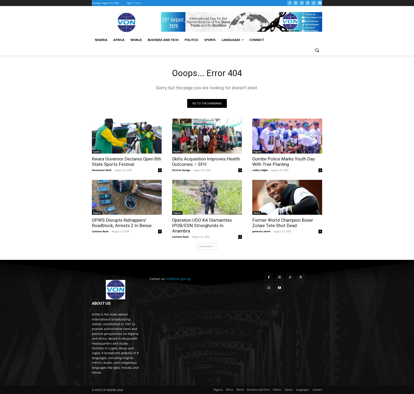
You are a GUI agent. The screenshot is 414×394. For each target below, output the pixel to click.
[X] (307, 3)
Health (176, 151)
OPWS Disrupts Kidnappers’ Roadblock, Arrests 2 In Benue (122, 223)
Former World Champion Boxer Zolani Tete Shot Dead (282, 223)
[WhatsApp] (313, 3)
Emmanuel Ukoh (101, 170)
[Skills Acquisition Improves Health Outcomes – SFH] (207, 136)
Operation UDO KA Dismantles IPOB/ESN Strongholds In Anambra (202, 226)
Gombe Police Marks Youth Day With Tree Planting (283, 161)
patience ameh (261, 231)
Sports (96, 151)
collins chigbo (260, 170)
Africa (257, 212)
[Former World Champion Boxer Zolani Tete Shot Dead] (287, 197)
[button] (317, 50)
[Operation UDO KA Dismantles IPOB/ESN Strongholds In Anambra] (207, 197)
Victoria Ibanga (181, 170)
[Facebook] (289, 3)
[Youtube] (319, 3)
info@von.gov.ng (178, 279)
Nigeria (257, 151)
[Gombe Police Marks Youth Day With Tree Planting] (287, 136)
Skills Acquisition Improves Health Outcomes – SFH (206, 161)
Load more (205, 246)
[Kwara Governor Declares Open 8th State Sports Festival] (127, 136)
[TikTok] (301, 3)
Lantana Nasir (100, 231)
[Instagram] (295, 3)
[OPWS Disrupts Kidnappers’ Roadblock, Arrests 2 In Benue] (127, 197)
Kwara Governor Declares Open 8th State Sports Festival (126, 161)
